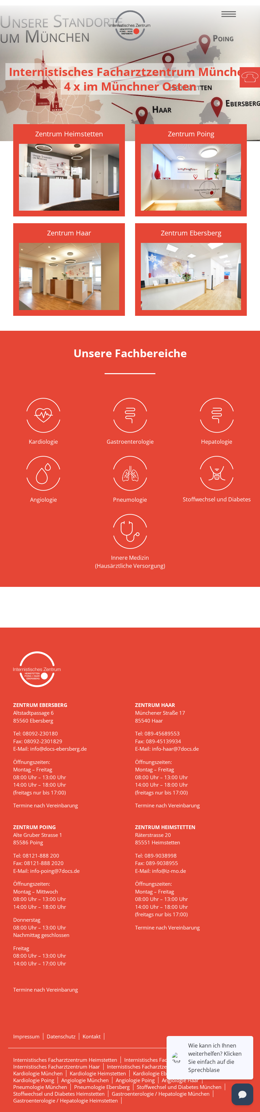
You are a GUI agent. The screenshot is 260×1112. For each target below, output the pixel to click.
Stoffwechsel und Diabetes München (179, 1087)
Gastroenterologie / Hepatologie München (161, 1093)
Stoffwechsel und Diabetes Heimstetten (59, 1093)
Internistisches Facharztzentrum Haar (56, 1066)
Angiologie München (85, 1080)
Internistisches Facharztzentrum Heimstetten (65, 1059)
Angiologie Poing (135, 1080)
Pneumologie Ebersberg (102, 1087)
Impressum (26, 1036)
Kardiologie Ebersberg (158, 1073)
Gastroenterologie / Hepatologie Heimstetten (65, 1100)
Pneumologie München (40, 1087)
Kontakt (92, 1036)
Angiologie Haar (180, 1080)
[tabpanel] (130, 73)
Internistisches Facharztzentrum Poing (151, 1066)
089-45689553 (162, 733)
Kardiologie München (38, 1073)
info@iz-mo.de (169, 870)
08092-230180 (40, 733)
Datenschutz (61, 1036)
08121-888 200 (41, 855)
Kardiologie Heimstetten (98, 1073)
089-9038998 (161, 855)
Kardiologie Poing (33, 1080)
